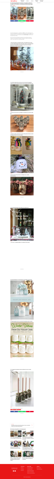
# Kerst (12, 409)
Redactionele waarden (30, 470)
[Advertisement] (22, 27)
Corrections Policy (29, 469)
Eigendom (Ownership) (30, 471)
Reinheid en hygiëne (36, 1)
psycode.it (22, 470)
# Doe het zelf (19, 409)
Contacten (22, 469)
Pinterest (11, 70)
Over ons (22, 467)
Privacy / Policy (39, 467)
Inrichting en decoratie (22, 1)
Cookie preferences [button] (39, 469)
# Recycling (14, 409)
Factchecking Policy (30, 467)
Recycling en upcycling (41, 1)
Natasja (14, 5)
